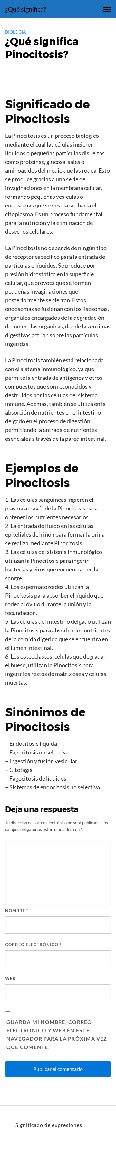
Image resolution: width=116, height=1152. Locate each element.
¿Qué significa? (25, 9)
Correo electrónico (33, 944)
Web (10, 978)
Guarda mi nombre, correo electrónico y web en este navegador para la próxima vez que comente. (56, 1034)
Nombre (16, 910)
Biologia (15, 32)
